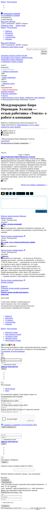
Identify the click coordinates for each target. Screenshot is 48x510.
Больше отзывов (7, 282)
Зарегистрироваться (10, 89)
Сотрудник (5, 480)
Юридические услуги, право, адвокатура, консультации (20, 126)
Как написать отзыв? (13, 334)
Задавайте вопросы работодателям (14, 55)
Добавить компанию (10, 71)
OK (2, 353)
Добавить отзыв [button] (7, 25)
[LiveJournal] (12, 344)
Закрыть (4, 462)
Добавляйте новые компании (12, 59)
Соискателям (10, 37)
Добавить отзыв (8, 83)
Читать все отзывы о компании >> (34, 185)
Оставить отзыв (11, 336)
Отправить (41, 211)
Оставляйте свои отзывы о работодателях (17, 57)
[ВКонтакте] (2, 344)
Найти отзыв (21, 25)
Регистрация (12, 2)
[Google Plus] (14, 344)
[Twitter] (5, 344)
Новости (8, 31)
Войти (3, 2)
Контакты (9, 33)
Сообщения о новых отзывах (12, 61)
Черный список (11, 338)
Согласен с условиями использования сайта (20, 425)
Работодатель (6, 482)
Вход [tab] (7, 391)
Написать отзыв (11, 332)
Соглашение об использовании (13, 351)
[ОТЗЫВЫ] (10, 15)
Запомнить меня (9, 365)
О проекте (9, 35)
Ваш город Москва (8, 21)
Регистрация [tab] (10, 389)
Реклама (8, 39)
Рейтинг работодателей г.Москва (13, 216)
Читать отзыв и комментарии (12, 236)
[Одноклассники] (7, 344)
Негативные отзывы (13, 340)
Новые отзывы (6, 218)
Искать (44, 53)
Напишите (26, 508)
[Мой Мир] (9, 344)
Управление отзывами (11, 13)
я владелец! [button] (5, 141)
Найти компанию (9, 77)
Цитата (21, 193)
